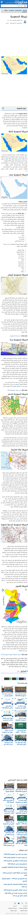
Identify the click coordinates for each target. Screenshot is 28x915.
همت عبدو (9, 20)
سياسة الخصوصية (12, 908)
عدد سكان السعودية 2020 (14, 390)
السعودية (6, 208)
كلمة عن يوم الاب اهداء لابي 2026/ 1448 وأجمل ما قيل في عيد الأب (16, 894)
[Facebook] (26, 903)
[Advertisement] (14, 41)
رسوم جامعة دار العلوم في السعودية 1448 (15, 861)
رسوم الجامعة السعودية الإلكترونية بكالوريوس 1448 (14, 868)
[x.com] (22, 903)
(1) (26, 171)
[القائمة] (2, 2)
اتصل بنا (25, 906)
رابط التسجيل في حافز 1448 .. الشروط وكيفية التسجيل (14, 879)
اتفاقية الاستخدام (23, 908)
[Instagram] (15, 903)
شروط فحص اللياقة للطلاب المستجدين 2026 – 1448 (14, 874)
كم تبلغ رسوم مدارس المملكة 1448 (17, 864)
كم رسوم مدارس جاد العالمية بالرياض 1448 (15, 857)
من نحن (15, 906)
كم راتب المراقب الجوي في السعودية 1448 (15, 890)
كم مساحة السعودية (15, 336)
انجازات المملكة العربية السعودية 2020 (11, 654)
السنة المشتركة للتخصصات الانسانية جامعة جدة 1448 (15, 885)
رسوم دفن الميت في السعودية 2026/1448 (15, 854)
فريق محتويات (13, 911)
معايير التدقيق (23, 911)
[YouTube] (18, 903)
